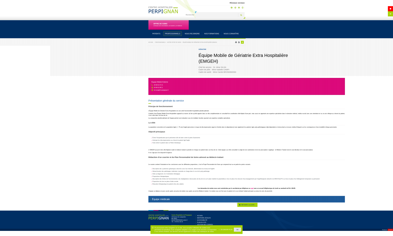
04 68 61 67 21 (158, 85)
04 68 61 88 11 (158, 87)
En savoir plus (226, 229)
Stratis (390, 229)
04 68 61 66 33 (178, 221)
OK (237, 229)
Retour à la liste (247, 205)
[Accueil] (390, 8)
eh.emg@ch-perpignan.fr (161, 90)
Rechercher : (190, 15)
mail (252, 188)
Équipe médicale (161, 199)
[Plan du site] (390, 13)
